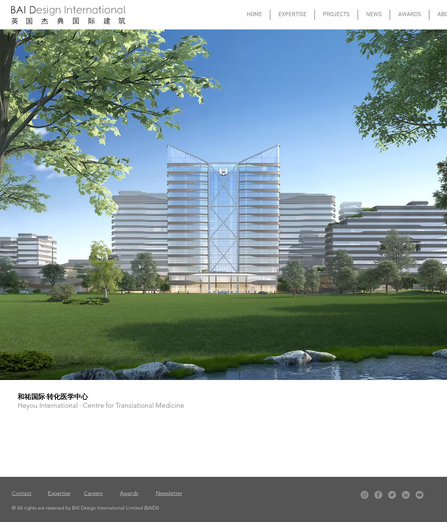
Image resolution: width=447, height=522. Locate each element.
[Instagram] (364, 495)
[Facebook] (378, 495)
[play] (437, 370)
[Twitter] (392, 495)
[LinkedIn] (406, 495)
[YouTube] (419, 495)
